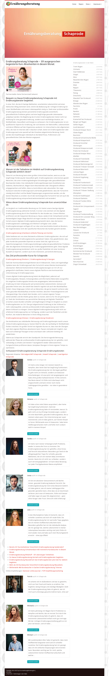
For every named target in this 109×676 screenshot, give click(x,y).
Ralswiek (87, 114)
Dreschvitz (87, 96)
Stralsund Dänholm (87, 198)
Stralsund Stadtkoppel (87, 196)
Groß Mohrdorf (87, 127)
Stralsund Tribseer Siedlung (87, 190)
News (88, 4)
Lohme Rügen (87, 248)
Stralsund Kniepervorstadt (87, 148)
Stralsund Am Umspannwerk (87, 206)
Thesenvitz (87, 90)
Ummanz (87, 69)
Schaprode (42, 360)
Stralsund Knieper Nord (87, 130)
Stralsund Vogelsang (87, 177)
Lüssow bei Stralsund (87, 233)
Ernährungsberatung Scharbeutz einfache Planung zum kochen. (29, 233)
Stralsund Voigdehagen (87, 225)
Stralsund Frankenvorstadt (87, 185)
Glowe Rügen (87, 132)
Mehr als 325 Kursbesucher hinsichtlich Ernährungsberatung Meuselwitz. (36, 565)
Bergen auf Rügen (87, 122)
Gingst (87, 74)
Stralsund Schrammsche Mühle (87, 138)
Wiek (87, 85)
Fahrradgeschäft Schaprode (31, 354)
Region (81, 4)
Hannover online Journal (31, 571)
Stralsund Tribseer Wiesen (87, 188)
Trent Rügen (87, 67)
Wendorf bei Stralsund (87, 254)
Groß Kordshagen (87, 243)
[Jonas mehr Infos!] (14, 483)
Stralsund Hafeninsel (87, 161)
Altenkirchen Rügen (87, 103)
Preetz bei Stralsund (87, 151)
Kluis (87, 77)
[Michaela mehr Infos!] (14, 613)
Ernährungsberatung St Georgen (42, 259)
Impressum (97, 4)
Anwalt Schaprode (49, 354)
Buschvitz (87, 135)
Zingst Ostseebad (87, 264)
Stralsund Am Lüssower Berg (87, 217)
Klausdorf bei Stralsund (87, 98)
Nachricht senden (33, 394)
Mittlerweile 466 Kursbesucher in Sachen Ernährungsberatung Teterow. (35, 567)
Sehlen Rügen (87, 125)
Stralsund (87, 204)
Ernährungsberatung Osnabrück (42, 318)
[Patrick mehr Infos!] (14, 584)
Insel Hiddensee (87, 72)
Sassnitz (87, 256)
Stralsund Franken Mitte (87, 201)
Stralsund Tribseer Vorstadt (87, 167)
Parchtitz (87, 106)
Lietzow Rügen (87, 172)
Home (74, 4)
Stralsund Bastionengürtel (87, 164)
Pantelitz (87, 235)
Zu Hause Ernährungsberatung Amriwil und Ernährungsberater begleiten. (36, 557)
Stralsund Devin (87, 219)
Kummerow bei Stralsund (87, 251)
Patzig (87, 93)
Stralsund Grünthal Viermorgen (87, 144)
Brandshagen (87, 246)
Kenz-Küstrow (87, 262)
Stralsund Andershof (87, 222)
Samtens (87, 117)
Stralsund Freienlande (87, 159)
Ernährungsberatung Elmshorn (17, 259)
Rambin (87, 111)
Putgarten (87, 180)
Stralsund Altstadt (87, 175)
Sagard (87, 209)
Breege (87, 101)
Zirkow (87, 241)
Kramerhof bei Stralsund (87, 119)
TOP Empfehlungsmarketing (52, 571)
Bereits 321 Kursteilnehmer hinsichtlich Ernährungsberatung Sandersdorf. (36, 547)
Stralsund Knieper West (87, 153)
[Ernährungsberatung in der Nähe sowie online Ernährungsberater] (23, 4)
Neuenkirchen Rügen (87, 80)
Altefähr (87, 156)
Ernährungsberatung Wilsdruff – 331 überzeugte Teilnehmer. (31, 555)
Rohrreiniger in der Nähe (20, 674)
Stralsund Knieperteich (87, 140)
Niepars (87, 230)
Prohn (87, 109)
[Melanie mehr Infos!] (14, 406)
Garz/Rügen (87, 212)
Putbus (87, 238)
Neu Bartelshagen (87, 227)
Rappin (87, 88)
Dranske (87, 82)
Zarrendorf (87, 259)
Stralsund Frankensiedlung (87, 214)
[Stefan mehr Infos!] (14, 367)
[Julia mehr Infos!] (14, 517)
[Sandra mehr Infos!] (14, 446)
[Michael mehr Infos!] (14, 642)
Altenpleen (87, 193)
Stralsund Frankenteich (87, 182)
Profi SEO (9, 674)
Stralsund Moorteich (87, 169)
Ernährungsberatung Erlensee (17, 318)
